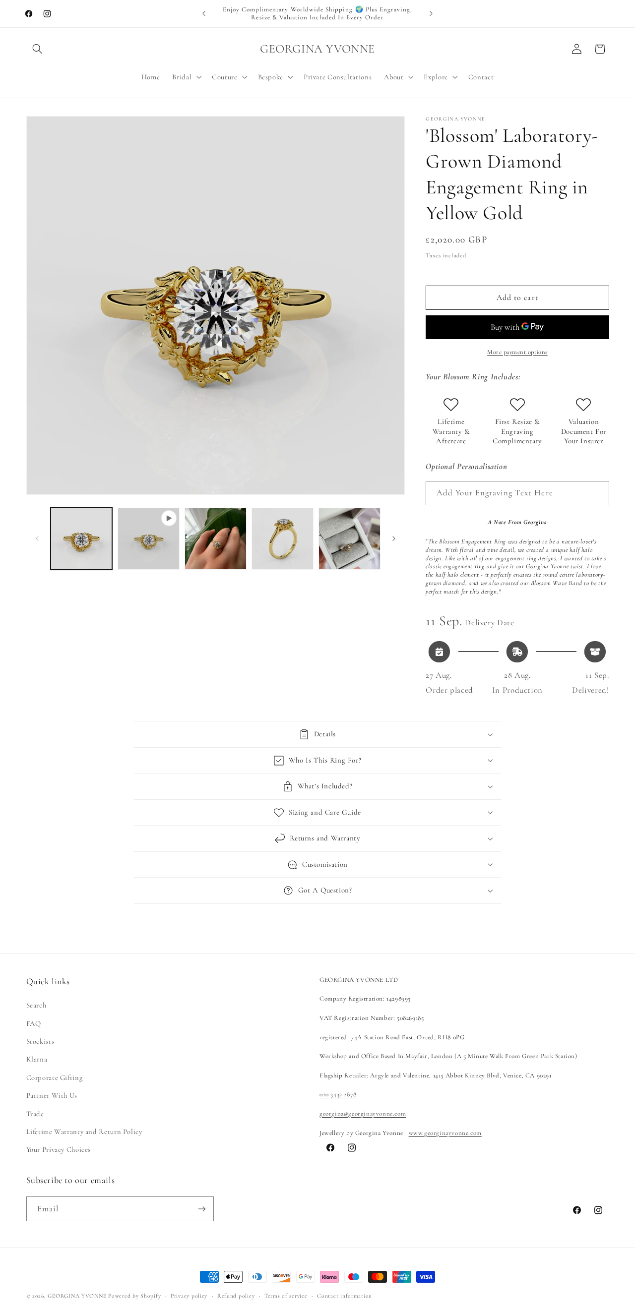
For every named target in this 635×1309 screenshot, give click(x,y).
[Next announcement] (431, 13)
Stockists (40, 1041)
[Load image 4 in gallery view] (349, 539)
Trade (35, 1113)
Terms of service (286, 1295)
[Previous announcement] (204, 13)
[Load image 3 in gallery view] (283, 539)
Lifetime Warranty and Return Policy (84, 1131)
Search (36, 1005)
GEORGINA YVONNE (77, 1295)
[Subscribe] (201, 1208)
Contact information (344, 1295)
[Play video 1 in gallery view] (149, 539)
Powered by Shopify (134, 1295)
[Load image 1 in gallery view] (82, 539)
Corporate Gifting (54, 1077)
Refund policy (236, 1295)
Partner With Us (51, 1095)
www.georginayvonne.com (445, 1133)
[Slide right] (394, 538)
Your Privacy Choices (58, 1149)
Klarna (37, 1059)
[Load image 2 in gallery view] (216, 539)
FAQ (33, 1023)
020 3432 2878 (338, 1094)
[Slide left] (37, 538)
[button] (37, 49)
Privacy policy (189, 1295)
